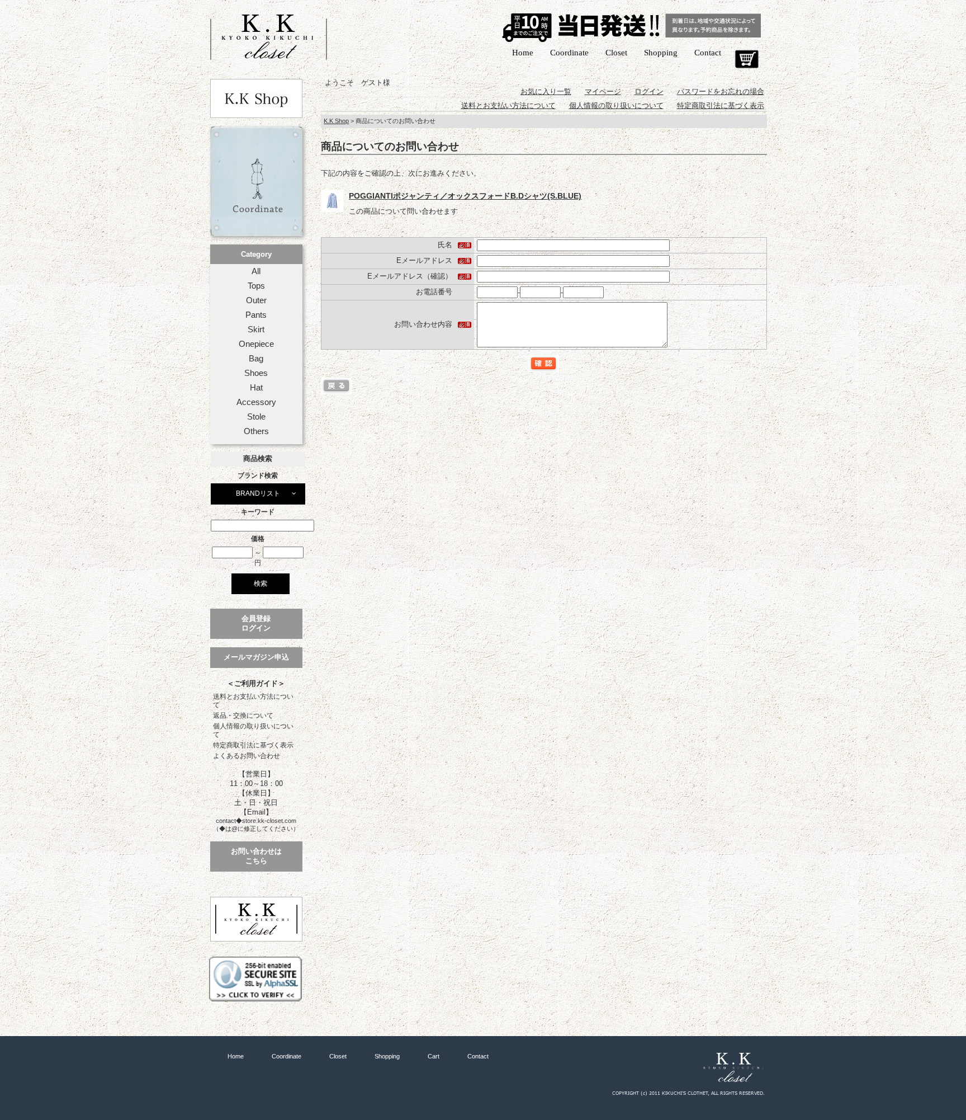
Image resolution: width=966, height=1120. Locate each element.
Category (256, 254)
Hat (256, 387)
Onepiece (256, 344)
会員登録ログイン (256, 623)
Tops (256, 285)
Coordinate (569, 52)
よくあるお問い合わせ (246, 755)
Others (256, 431)
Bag (256, 358)
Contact (707, 52)
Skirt (256, 329)
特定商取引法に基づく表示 (253, 745)
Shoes (256, 373)
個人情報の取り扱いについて (253, 730)
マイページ (603, 91)
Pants (256, 314)
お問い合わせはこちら (256, 856)
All (256, 271)
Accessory (256, 402)
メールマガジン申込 (256, 657)
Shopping (661, 52)
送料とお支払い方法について (253, 700)
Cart (746, 59)
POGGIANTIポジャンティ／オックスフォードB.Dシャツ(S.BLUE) (465, 195)
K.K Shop (336, 120)
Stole (256, 416)
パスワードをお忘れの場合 (720, 91)
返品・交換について (243, 715)
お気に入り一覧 (545, 91)
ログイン (649, 91)
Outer (256, 300)
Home (522, 52)
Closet (616, 52)
